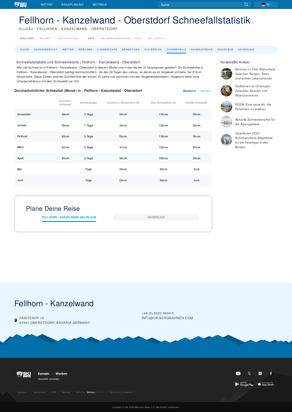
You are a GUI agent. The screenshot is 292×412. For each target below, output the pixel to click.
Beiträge (100, 4)
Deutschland (68, 38)
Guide (24, 49)
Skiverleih (246, 49)
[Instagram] (260, 373)
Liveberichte (107, 49)
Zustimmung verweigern (121, 392)
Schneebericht (46, 49)
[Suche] (246, 4)
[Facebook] (271, 373)
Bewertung (131, 49)
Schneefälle (176, 49)
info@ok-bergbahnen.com (167, 318)
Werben (61, 373)
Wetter (46, 4)
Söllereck (156, 38)
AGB (53, 392)
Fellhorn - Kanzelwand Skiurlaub (69, 217)
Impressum (22, 392)
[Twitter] (249, 373)
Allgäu (45, 38)
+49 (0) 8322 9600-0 (158, 313)
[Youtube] (238, 373)
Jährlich (205, 91)
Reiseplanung (72, 4)
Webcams (85, 49)
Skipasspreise (202, 49)
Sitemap (66, 392)
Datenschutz (39, 392)
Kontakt (43, 373)
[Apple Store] (265, 384)
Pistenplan (153, 49)
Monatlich (189, 91)
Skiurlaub (225, 49)
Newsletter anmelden (48, 378)
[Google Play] (244, 384)
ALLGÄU (26, 28)
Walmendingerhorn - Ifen (121, 38)
